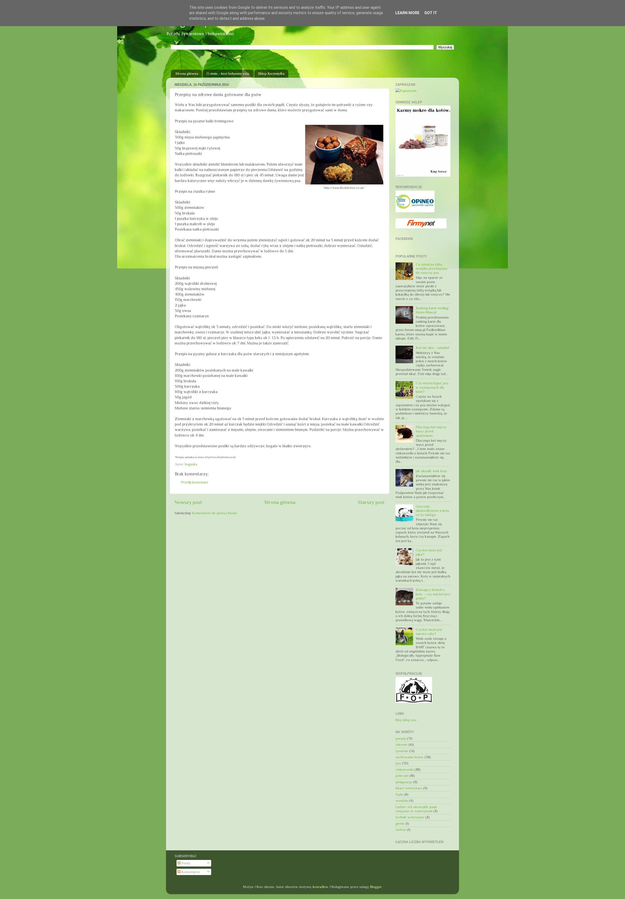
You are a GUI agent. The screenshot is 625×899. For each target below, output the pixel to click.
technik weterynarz (410, 817)
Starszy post (371, 502)
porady (401, 738)
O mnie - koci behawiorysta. (228, 73)
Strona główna (187, 73)
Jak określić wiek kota (431, 471)
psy (398, 763)
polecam (402, 776)
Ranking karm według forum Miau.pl (432, 310)
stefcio (401, 830)
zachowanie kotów (410, 757)
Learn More (407, 13)
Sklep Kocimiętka (271, 73)
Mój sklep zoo (406, 720)
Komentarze (190, 872)
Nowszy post (188, 502)
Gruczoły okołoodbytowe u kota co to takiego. (432, 510)
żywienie (402, 751)
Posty (185, 863)
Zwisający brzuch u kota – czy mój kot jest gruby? (433, 594)
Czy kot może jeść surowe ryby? (429, 632)
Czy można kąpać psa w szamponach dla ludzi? (432, 387)
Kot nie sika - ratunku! (432, 348)
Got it (430, 13)
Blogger (375, 887)
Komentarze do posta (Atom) (214, 513)
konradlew (320, 887)
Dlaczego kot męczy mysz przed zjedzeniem (431, 431)
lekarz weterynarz (409, 788)
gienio (400, 823)
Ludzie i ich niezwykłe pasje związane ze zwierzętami (416, 809)
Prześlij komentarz (194, 482)
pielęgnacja (404, 782)
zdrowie (401, 745)
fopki (399, 794)
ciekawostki (404, 769)
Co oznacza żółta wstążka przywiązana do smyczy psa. (431, 268)
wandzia (402, 801)
